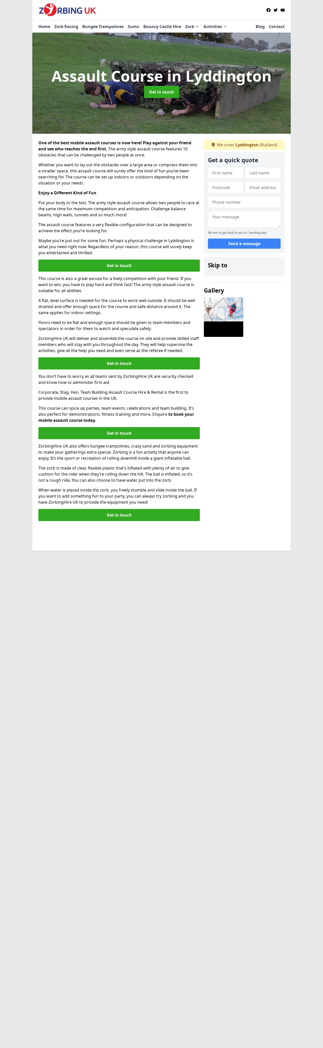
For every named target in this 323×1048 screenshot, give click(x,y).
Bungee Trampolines (103, 26)
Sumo (133, 26)
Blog (260, 26)
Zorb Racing (66, 26)
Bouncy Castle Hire (162, 26)
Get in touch (161, 92)
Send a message (244, 243)
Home (44, 26)
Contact (277, 26)
